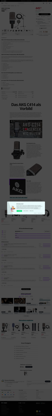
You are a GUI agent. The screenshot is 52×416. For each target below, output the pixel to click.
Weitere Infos (31, 210)
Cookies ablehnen (25, 210)
